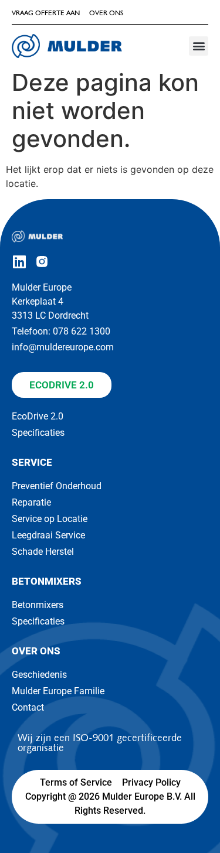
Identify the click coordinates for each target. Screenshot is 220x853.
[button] (198, 46)
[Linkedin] (19, 261)
